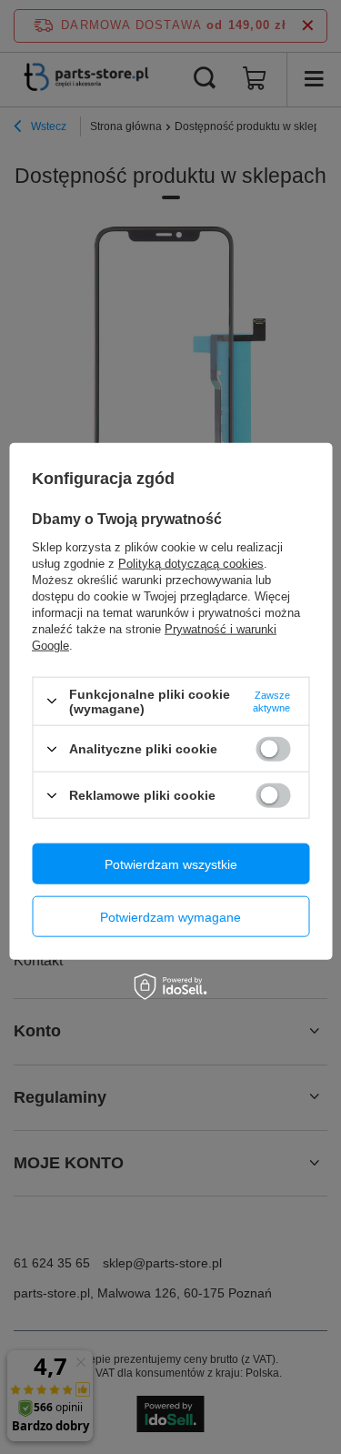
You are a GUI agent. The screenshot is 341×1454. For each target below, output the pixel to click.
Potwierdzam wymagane (170, 916)
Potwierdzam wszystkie (171, 863)
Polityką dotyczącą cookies (191, 563)
